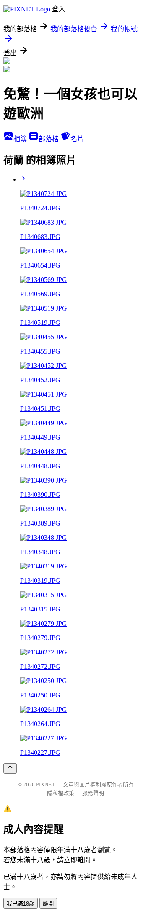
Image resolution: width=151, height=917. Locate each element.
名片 (77, 138)
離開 (48, 904)
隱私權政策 (60, 793)
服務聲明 (93, 793)
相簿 (21, 138)
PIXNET (45, 784)
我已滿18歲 (20, 904)
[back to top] (10, 768)
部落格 (49, 138)
